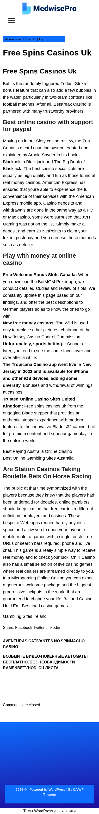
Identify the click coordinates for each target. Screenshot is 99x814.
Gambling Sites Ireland (25, 616)
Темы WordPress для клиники (49, 811)
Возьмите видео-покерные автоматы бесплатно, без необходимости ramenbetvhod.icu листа (45, 662)
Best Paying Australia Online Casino (37, 451)
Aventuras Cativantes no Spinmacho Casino (44, 644)
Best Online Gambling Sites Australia (38, 458)
